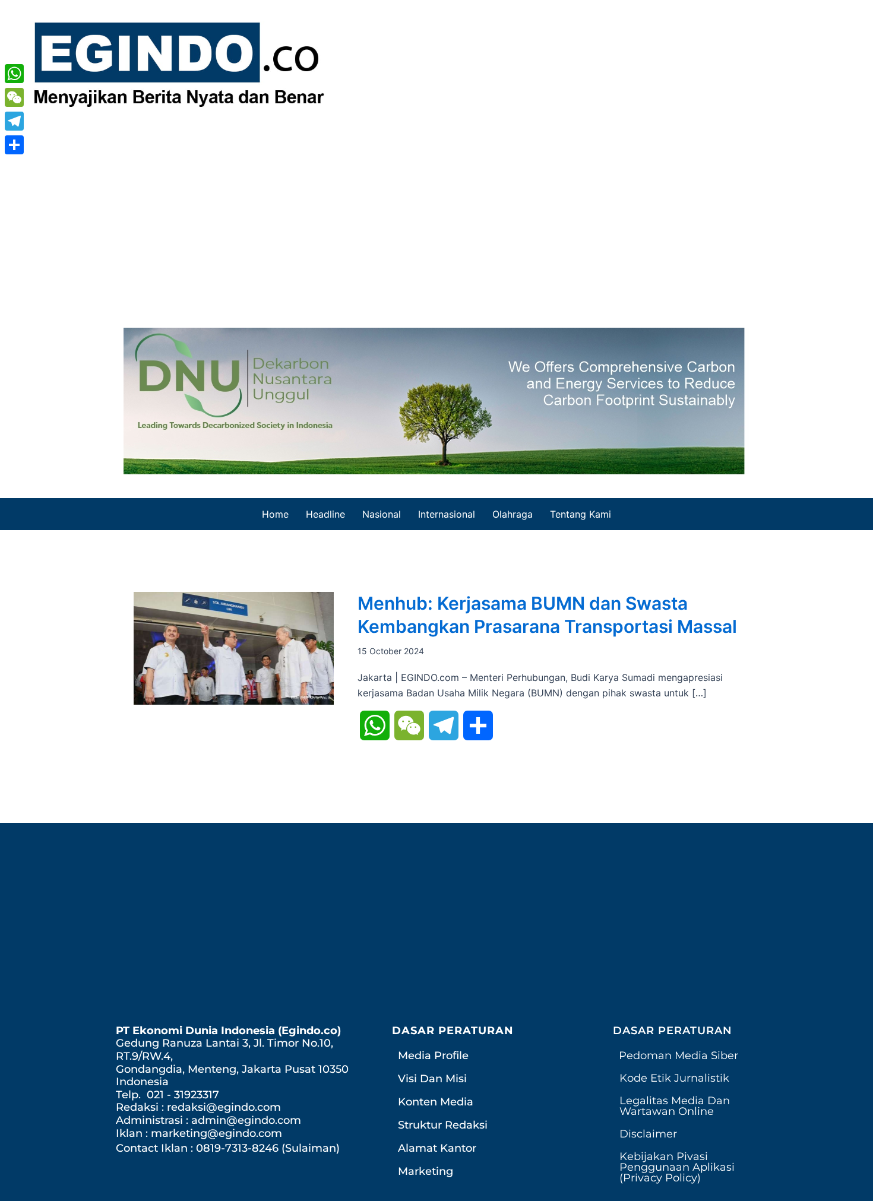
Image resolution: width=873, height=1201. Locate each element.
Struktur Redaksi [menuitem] (443, 1125)
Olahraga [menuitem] (512, 514)
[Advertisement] (436, 215)
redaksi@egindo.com (224, 1107)
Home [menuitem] (275, 514)
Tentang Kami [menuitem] (580, 514)
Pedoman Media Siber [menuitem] (678, 1055)
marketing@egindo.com (216, 1133)
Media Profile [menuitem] (433, 1055)
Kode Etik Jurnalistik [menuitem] (674, 1078)
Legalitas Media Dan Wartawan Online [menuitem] (674, 1106)
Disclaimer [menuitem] (648, 1133)
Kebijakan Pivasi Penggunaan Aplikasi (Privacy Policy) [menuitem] (677, 1167)
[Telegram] (14, 121)
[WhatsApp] (14, 73)
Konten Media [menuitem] (435, 1101)
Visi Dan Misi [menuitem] (432, 1078)
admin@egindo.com (246, 1120)
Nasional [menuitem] (381, 514)
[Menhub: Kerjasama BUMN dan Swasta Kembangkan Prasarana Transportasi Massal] (234, 647)
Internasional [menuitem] (446, 514)
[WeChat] (14, 97)
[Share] (14, 145)
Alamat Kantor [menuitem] (437, 1148)
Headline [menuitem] (325, 514)
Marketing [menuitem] (425, 1171)
